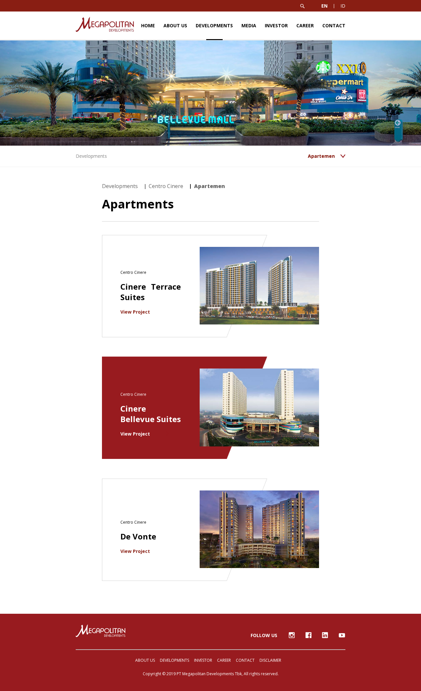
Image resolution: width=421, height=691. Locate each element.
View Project (135, 312)
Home (148, 25)
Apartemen (209, 186)
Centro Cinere (166, 186)
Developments (214, 25)
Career (305, 25)
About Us (175, 25)
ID (342, 6)
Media (248, 25)
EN (324, 6)
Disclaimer (270, 660)
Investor (276, 25)
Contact (333, 25)
